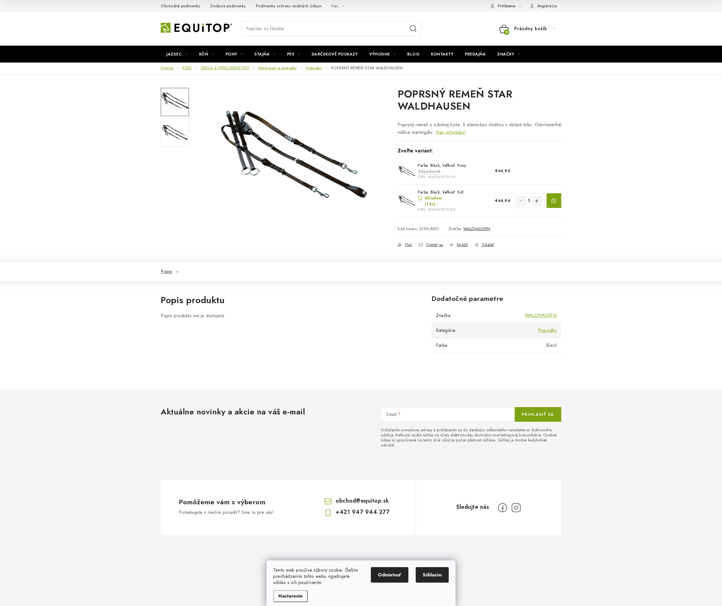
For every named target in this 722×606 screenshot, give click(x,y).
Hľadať (413, 28)
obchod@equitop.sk (362, 501)
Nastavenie (290, 596)
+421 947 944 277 (362, 512)
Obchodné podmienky (180, 6)
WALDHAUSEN (476, 229)
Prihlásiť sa (538, 414)
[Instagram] (516, 507)
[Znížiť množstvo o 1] (521, 201)
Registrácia (547, 6)
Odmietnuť (389, 575)
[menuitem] (177, 54)
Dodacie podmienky (228, 6)
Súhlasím (432, 575)
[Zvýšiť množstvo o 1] (537, 201)
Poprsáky (547, 330)
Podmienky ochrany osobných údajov (289, 6)
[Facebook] (502, 507)
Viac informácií (450, 132)
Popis (166, 271)
